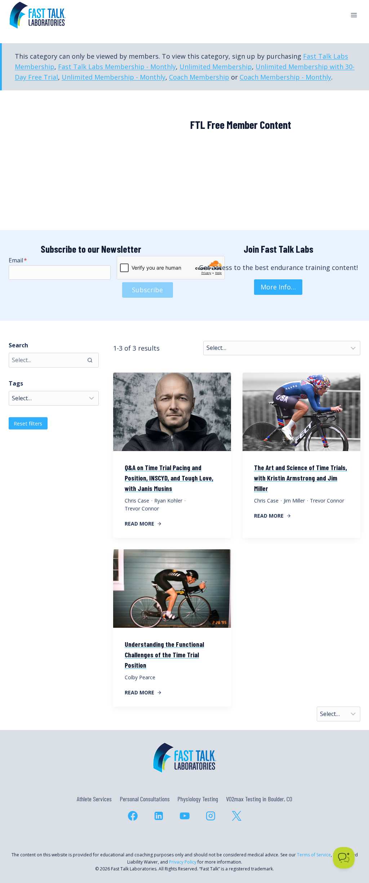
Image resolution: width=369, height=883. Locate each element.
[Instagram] (210, 815)
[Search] (90, 360)
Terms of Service (314, 855)
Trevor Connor (142, 508)
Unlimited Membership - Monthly (113, 77)
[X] (236, 815)
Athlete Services (94, 799)
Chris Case (137, 500)
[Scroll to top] (350, 846)
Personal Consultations (145, 799)
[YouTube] (184, 815)
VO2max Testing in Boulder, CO (259, 799)
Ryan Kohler (168, 500)
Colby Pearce (140, 677)
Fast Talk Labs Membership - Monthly (117, 66)
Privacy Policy (182, 862)
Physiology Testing (197, 799)
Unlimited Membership (215, 66)
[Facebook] (132, 815)
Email (18, 260)
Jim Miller (294, 500)
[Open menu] (353, 15)
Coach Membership (199, 77)
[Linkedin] (158, 815)
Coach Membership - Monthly (285, 77)
